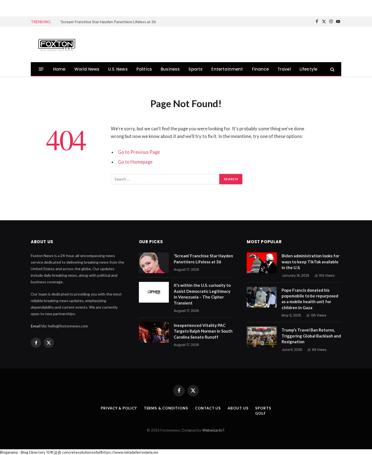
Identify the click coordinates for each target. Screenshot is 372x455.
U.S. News (118, 69)
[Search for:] (165, 179)
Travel (284, 69)
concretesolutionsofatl (81, 452)
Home (59, 69)
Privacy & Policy (119, 408)
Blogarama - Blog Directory (22, 452)
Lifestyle (309, 69)
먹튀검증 (53, 452)
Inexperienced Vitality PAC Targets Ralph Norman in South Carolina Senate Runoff (203, 331)
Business (170, 69)
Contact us (208, 408)
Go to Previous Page (139, 152)
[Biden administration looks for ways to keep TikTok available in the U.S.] (262, 262)
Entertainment (227, 69)
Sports (195, 69)
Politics (144, 69)
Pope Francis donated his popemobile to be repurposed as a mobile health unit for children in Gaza (310, 299)
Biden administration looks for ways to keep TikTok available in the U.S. (310, 261)
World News (87, 69)
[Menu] (41, 69)
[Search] (331, 69)
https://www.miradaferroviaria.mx (129, 452)
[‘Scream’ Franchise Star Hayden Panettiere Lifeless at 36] (154, 262)
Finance (260, 69)
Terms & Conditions (166, 408)
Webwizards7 (213, 430)
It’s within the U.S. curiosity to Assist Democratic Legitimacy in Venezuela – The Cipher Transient (202, 294)
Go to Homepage (135, 162)
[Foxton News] (57, 44)
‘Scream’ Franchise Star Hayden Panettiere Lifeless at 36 (108, 21)
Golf (260, 413)
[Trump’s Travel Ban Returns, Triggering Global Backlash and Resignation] (262, 337)
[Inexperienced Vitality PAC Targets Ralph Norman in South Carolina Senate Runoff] (154, 332)
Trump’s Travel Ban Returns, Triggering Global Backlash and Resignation (311, 335)
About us (238, 408)
